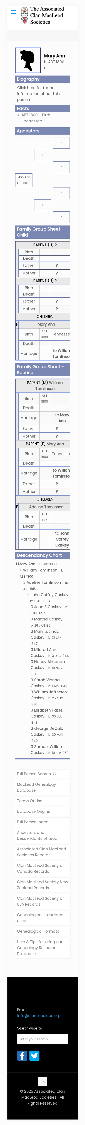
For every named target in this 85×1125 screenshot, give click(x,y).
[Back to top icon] (42, 1081)
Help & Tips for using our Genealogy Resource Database (39, 947)
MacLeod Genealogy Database (36, 787)
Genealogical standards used (40, 917)
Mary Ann (46, 324)
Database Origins (33, 811)
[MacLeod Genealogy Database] (42, 12)
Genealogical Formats (38, 931)
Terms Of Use (29, 801)
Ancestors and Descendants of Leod (37, 835)
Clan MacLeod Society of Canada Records (40, 868)
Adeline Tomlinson (46, 507)
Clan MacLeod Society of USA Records (40, 901)
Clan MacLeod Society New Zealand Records (42, 885)
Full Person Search (34, 774)
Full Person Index (32, 822)
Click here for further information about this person (38, 93)
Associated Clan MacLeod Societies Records (41, 852)
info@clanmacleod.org (39, 1015)
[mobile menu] (13, 12)
